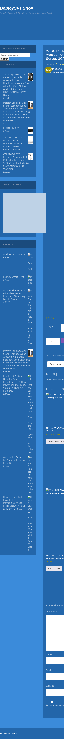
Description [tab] (56, 364)
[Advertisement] (28, 213)
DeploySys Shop (16, 8)
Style (50, 326)
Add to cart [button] (54, 568)
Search (4, 59)
